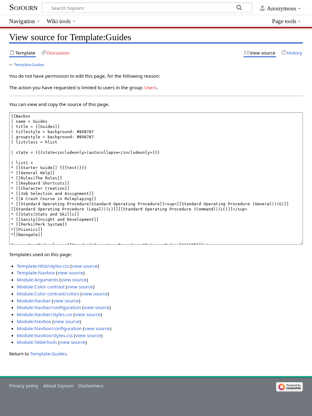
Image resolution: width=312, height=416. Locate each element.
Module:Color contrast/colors (48, 294)
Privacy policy (23, 386)
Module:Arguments (37, 280)
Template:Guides (29, 64)
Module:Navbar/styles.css (44, 314)
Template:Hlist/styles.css (43, 266)
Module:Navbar (34, 301)
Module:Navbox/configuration (49, 328)
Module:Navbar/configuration (49, 307)
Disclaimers (90, 386)
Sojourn (23, 7)
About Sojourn (58, 386)
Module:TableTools (37, 342)
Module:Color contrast (41, 287)
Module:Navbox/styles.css (45, 335)
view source (85, 266)
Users (150, 87)
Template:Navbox (36, 273)
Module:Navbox (34, 321)
